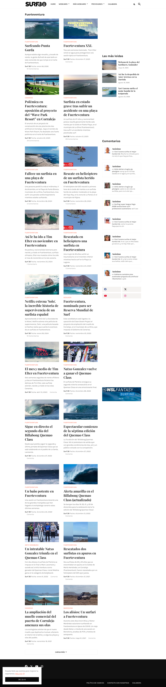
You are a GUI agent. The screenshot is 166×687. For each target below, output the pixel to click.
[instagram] (131, 295)
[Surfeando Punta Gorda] (42, 29)
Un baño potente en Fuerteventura (39, 493)
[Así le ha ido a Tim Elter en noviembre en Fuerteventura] (42, 220)
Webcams (63, 4)
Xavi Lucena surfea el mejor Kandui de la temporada (128, 91)
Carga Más (60, 652)
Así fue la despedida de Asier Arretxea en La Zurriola (128, 77)
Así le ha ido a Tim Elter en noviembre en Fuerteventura (41, 240)
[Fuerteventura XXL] (81, 29)
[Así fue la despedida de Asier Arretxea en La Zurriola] (109, 78)
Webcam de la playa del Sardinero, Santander (129, 63)
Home (53, 4)
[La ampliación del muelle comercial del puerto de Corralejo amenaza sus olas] (42, 595)
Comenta (68, 62)
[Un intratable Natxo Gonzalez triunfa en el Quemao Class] (42, 532)
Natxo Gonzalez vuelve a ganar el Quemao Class (80, 373)
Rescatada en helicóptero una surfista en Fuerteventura (75, 243)
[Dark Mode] (134, 4)
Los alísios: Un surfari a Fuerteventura (80, 614)
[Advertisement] (121, 447)
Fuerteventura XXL (78, 45)
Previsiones (97, 4)
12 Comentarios (33, 69)
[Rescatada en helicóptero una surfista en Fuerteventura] (81, 220)
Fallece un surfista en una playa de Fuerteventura (41, 177)
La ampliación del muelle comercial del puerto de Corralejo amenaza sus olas (40, 618)
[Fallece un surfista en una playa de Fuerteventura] (42, 156)
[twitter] (131, 289)
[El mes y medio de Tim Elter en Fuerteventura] (42, 352)
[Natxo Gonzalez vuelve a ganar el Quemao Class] (81, 352)
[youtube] (111, 295)
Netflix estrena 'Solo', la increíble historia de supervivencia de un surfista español (41, 307)
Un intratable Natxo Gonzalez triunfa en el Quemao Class (41, 553)
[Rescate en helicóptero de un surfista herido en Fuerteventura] (81, 156)
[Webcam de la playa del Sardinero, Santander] (109, 65)
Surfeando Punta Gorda (37, 47)
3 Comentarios (32, 204)
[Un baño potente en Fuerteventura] (42, 474)
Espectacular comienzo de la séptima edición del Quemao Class (81, 430)
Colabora (112, 4)
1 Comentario (70, 204)
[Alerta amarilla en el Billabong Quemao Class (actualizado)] (81, 474)
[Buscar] (139, 4)
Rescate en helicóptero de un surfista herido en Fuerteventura (80, 177)
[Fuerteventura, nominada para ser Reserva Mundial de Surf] (81, 284)
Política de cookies (95, 683)
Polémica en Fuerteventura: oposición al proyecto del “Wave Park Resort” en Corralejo (41, 110)
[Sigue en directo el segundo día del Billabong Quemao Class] (42, 409)
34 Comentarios (33, 141)
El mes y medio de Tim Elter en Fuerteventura (42, 371)
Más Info (18, 674)
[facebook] (111, 289)
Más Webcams (79, 4)
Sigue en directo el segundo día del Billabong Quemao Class (39, 433)
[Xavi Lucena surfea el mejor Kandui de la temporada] (109, 92)
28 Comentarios (71, 139)
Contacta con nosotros (118, 683)
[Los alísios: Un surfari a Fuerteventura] (81, 595)
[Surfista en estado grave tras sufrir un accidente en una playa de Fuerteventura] (81, 85)
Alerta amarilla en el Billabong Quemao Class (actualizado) (79, 495)
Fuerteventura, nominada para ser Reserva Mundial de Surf (78, 307)
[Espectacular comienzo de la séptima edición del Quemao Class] (81, 409)
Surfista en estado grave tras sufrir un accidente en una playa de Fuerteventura (80, 108)
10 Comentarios (33, 336)
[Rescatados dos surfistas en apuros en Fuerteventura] (81, 532)
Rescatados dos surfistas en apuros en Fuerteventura (80, 553)
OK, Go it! (22, 679)
